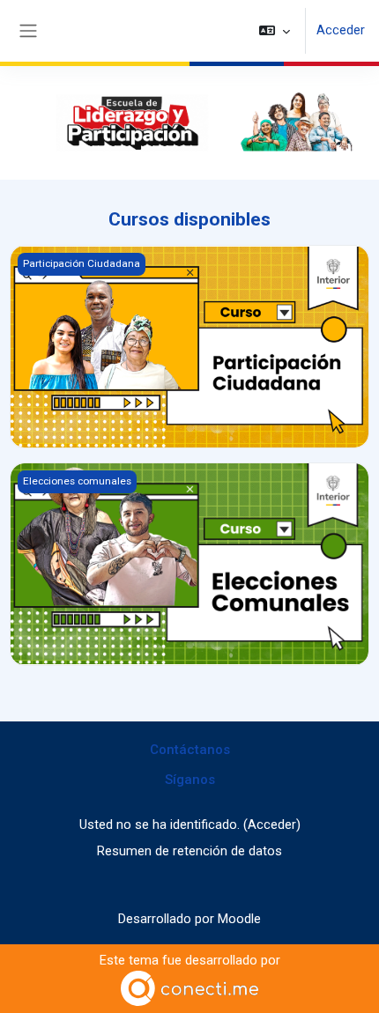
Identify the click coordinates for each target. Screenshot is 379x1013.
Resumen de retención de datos (189, 851)
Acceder (340, 30)
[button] (274, 31)
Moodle (239, 919)
